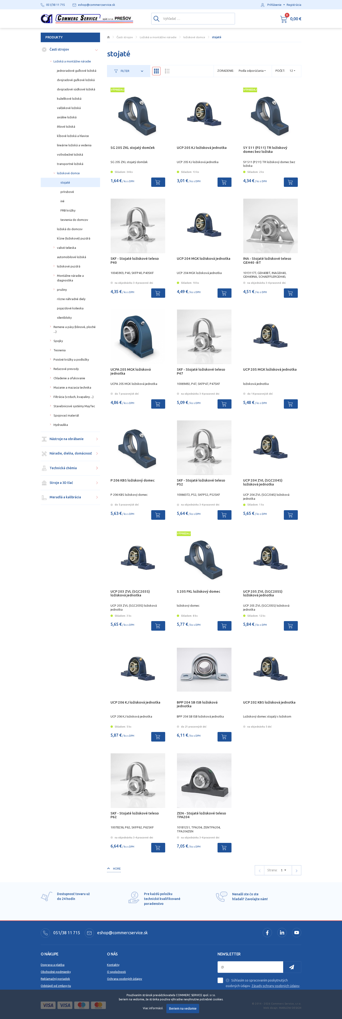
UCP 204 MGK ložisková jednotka (203, 258)
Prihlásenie (274, 4)
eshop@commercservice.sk (122, 932)
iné (62, 201)
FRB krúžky (67, 210)
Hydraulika (61, 424)
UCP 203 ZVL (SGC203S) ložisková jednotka (130, 593)
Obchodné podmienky (56, 971)
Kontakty (113, 964)
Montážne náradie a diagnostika (70, 278)
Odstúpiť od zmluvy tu (56, 985)
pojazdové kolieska (70, 308)
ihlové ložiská (66, 126)
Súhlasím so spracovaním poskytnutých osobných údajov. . (263, 983)
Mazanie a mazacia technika (72, 387)
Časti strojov (59, 49)
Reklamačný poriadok (55, 978)
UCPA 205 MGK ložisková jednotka (131, 371)
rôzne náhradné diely (71, 299)
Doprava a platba (52, 964)
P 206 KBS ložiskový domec (132, 480)
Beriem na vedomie (183, 1008)
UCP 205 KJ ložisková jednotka (202, 148)
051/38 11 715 (66, 932)
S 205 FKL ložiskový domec (198, 591)
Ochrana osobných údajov (124, 978)
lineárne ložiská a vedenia (74, 145)
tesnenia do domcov (74, 219)
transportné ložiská (70, 163)
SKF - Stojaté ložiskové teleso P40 (135, 260)
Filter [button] (124, 70)
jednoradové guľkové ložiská (76, 70)
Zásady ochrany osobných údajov (275, 986)
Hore (116, 868)
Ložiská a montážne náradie (72, 61)
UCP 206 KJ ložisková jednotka (135, 702)
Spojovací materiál (66, 415)
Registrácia (294, 4)
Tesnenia (60, 350)
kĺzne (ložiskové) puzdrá (73, 238)
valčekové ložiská (69, 107)
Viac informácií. (153, 1008)
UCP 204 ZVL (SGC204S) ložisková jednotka (262, 482)
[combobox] (292, 71)
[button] (290, 18)
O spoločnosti (116, 971)
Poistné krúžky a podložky (71, 359)
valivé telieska (66, 247)
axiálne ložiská (67, 117)
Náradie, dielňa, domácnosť (70, 453)
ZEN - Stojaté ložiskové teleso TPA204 (201, 815)
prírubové (67, 191)
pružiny (62, 289)
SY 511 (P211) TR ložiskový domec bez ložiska (265, 150)
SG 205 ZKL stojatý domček (133, 148)
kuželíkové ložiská (69, 98)
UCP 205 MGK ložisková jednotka (270, 369)
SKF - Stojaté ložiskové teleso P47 (201, 371)
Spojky (58, 340)
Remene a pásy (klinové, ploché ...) (75, 329)
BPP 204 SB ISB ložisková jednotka (197, 704)
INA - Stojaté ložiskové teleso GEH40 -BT (267, 260)
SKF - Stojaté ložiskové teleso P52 (201, 482)
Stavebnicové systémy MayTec (74, 406)
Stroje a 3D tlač (61, 483)
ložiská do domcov (70, 229)
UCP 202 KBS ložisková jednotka (269, 702)
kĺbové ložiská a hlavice (73, 135)
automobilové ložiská (71, 257)
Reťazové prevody (66, 368)
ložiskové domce (68, 173)
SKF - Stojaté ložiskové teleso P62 (135, 815)
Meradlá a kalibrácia (65, 497)
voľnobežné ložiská (70, 154)
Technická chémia (63, 468)
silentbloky (64, 317)
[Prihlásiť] (292, 967)
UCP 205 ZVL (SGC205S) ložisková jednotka (262, 593)
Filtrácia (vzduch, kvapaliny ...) (74, 396)
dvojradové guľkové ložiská (76, 80)
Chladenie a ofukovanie (69, 378)
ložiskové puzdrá (68, 266)
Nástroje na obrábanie (66, 439)
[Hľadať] (156, 18)
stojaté (65, 182)
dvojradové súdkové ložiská (76, 89)
